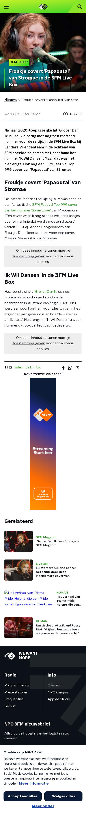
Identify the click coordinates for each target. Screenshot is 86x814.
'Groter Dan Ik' (45, 291)
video (18, 367)
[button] (6, 7)
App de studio (59, 699)
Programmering (17, 685)
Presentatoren (16, 692)
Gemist (10, 706)
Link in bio (33, 367)
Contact (54, 685)
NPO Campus (58, 692)
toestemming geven (29, 256)
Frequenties (14, 699)
